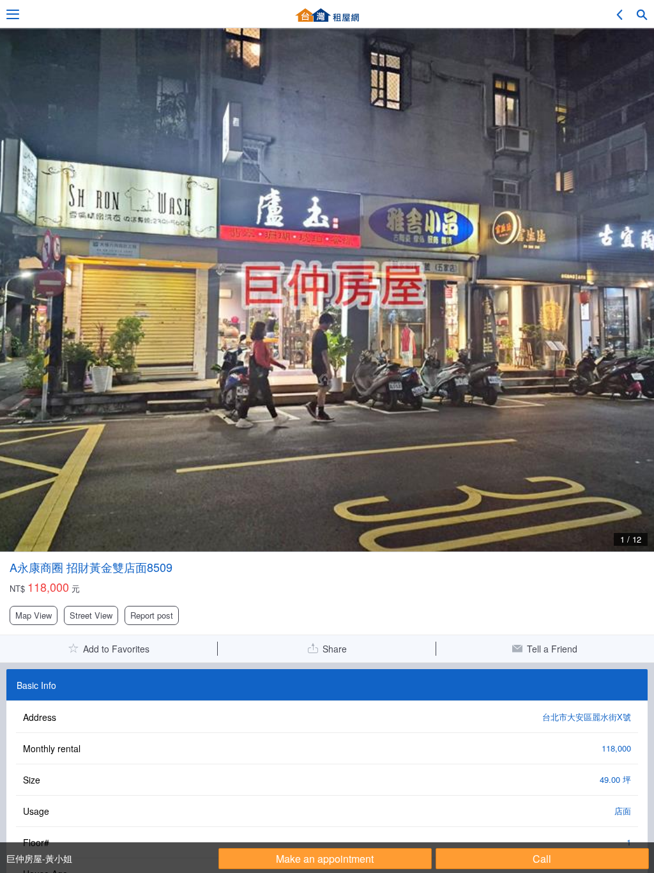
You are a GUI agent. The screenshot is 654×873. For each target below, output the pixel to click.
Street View (91, 615)
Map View (33, 615)
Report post (151, 615)
